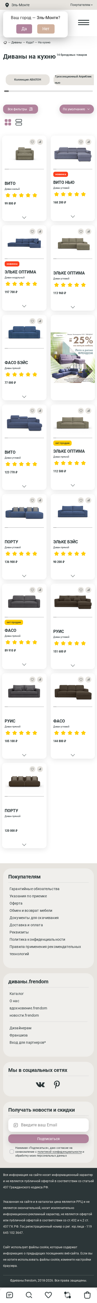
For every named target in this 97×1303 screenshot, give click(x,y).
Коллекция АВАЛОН (27, 79)
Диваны (16, 42)
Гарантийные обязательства (34, 889)
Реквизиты (19, 932)
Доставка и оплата (26, 925)
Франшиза (19, 1035)
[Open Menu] (83, 22)
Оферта (16, 903)
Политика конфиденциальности (37, 939)
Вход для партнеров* (28, 1042)
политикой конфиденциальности (60, 1151)
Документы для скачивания (34, 918)
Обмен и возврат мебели (31, 910)
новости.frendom (24, 1015)
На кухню (44, 42)
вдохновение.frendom (28, 1008)
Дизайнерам (21, 1028)
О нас (14, 1001)
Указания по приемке (28, 896)
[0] (67, 1297)
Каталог (17, 994)
